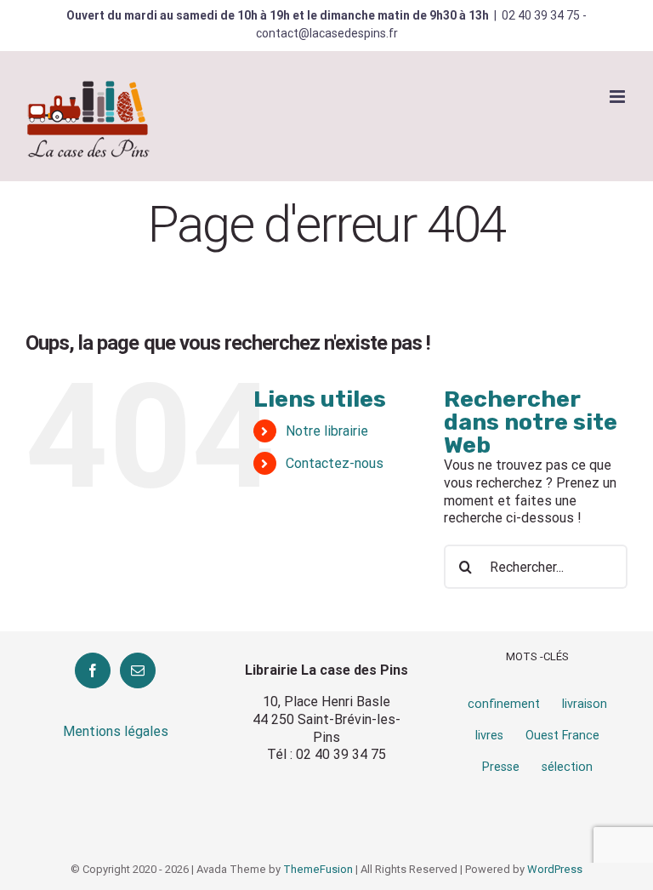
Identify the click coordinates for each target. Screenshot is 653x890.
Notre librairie (327, 431)
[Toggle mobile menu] (618, 97)
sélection (567, 767)
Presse (501, 767)
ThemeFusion (318, 869)
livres (489, 735)
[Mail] (138, 670)
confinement (504, 704)
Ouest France (562, 735)
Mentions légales (115, 731)
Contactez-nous (334, 463)
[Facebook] (93, 670)
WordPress (554, 869)
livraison (584, 704)
